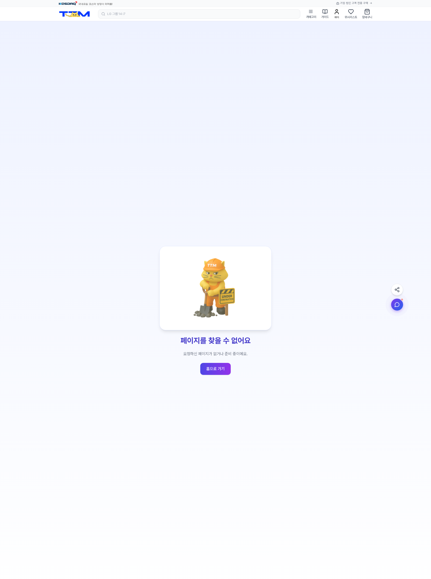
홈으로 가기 (215, 368)
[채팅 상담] (397, 305)
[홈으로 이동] (74, 14)
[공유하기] (397, 290)
